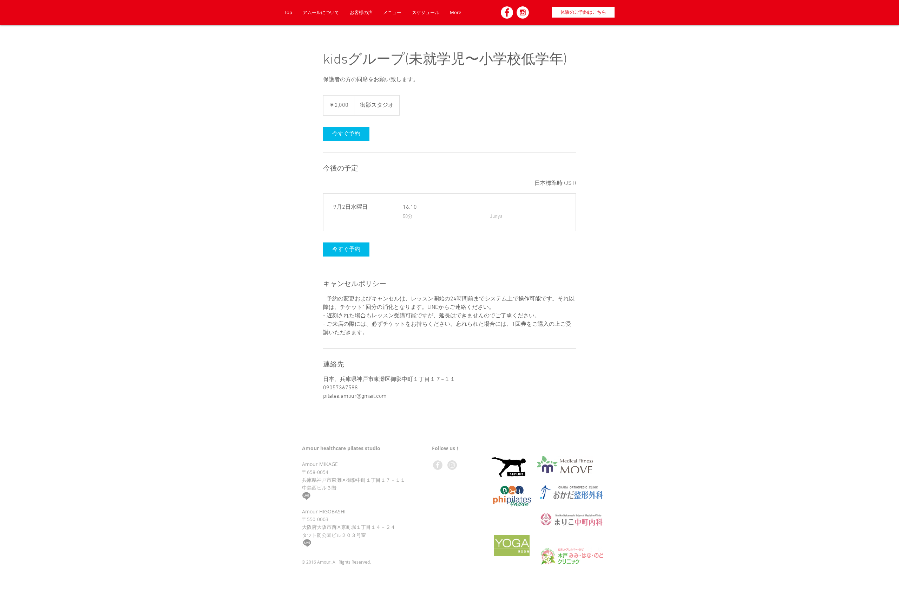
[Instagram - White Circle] (523, 12)
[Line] (306, 495)
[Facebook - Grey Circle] (437, 465)
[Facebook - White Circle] (507, 12)
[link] (346, 134)
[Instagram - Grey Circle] (452, 465)
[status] (555, 183)
